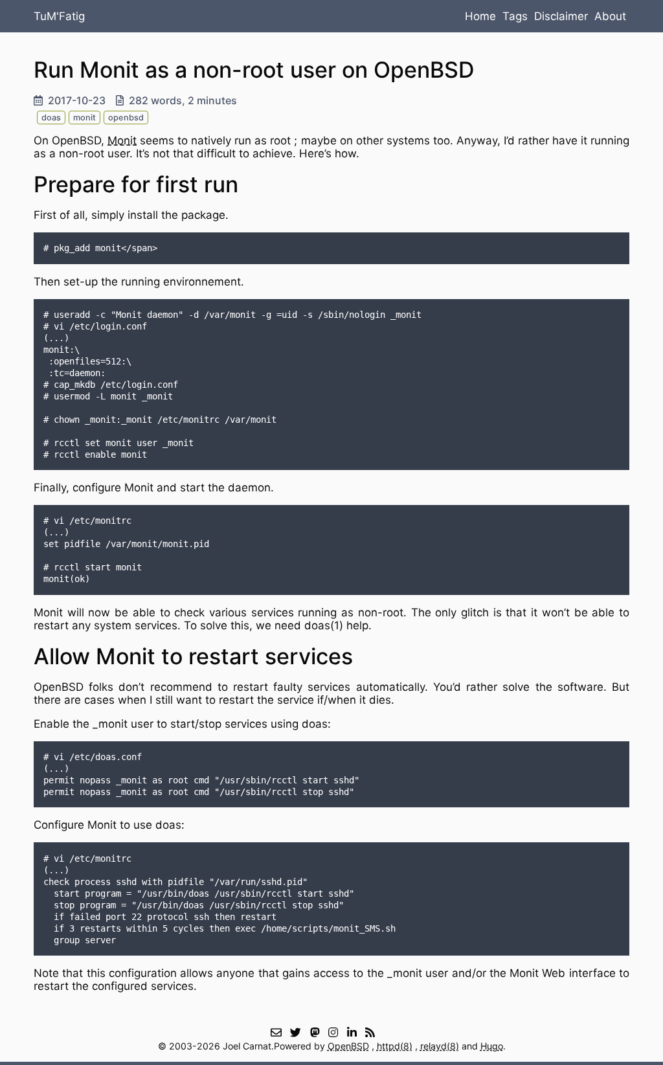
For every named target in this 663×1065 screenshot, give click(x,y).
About (610, 16)
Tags (515, 16)
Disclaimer (561, 16)
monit (84, 117)
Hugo (491, 1045)
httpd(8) (394, 1045)
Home (480, 16)
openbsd (126, 117)
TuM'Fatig (59, 16)
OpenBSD (348, 1045)
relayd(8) (439, 1045)
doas (51, 117)
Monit (122, 140)
